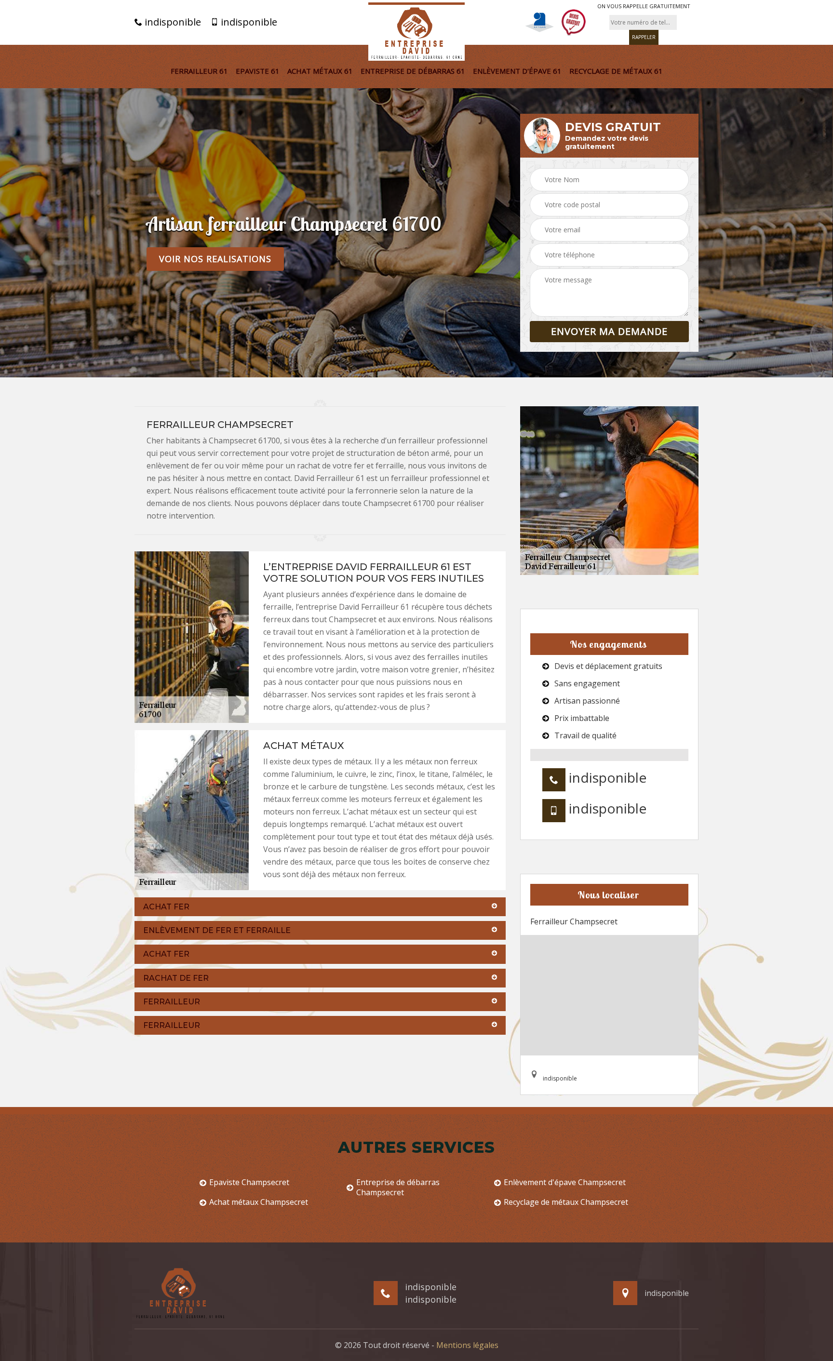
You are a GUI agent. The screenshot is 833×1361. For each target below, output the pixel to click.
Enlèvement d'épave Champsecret (565, 1182)
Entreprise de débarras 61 (413, 71)
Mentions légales (467, 1345)
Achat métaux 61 (320, 71)
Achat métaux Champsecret (258, 1202)
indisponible (171, 22)
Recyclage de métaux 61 (616, 71)
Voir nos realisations (215, 259)
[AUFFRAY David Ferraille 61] (416, 31)
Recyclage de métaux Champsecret (566, 1202)
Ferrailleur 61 (199, 71)
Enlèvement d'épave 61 (517, 71)
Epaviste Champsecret (249, 1182)
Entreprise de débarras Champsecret (398, 1187)
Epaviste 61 (258, 71)
